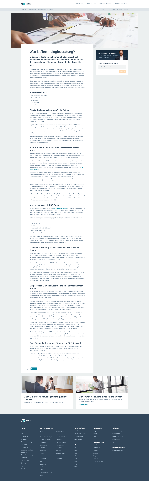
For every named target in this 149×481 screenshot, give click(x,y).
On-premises (96, 431)
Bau (41, 434)
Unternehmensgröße (117, 450)
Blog (22, 433)
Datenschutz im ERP (117, 436)
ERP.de (28, 4)
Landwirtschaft (44, 467)
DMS (75, 453)
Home (23, 428)
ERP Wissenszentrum (121, 4)
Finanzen (42, 448)
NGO (41, 469)
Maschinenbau (60, 431)
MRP (75, 458)
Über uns (104, 9)
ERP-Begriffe (24, 447)
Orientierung (96, 445)
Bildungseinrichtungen (46, 437)
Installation (43, 464)
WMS (75, 467)
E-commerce (43, 442)
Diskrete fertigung (45, 439)
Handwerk (43, 456)
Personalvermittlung (61, 437)
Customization (116, 433)
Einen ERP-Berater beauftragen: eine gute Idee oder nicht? (45, 398)
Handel (42, 453)
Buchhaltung (77, 431)
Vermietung (59, 456)
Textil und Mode (60, 453)
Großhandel (43, 450)
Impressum (119, 9)
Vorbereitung (97, 447)
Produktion (59, 439)
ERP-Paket (24, 444)
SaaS (94, 436)
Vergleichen (96, 456)
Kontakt (126, 9)
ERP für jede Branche (105, 4)
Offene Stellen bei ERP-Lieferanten (45, 9)
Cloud (95, 433)
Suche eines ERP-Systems (60, 208)
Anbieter (95, 453)
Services (58, 450)
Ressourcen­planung (79, 433)
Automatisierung (117, 431)
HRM (75, 456)
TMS (75, 464)
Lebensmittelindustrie (46, 472)
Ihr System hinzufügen (27, 442)
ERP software (79, 4)
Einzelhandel (43, 445)
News (22, 431)
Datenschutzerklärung (27, 455)
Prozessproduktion (61, 442)
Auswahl (95, 458)
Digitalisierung (116, 439)
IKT (41, 461)
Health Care (43, 458)
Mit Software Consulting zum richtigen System (100, 396)
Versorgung (59, 458)
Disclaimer (24, 457)
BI (75, 447)
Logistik (42, 475)
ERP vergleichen (91, 4)
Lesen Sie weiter (29, 405)
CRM (75, 450)
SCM (75, 461)
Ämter (41, 431)
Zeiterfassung (78, 439)
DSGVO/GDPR (111, 9)
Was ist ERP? (24, 9)
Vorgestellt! (24, 439)
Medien (58, 434)
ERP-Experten (32, 9)
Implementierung (98, 461)
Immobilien (59, 448)
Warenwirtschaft (79, 436)
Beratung (33, 369)
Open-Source (115, 442)
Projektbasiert (60, 445)
